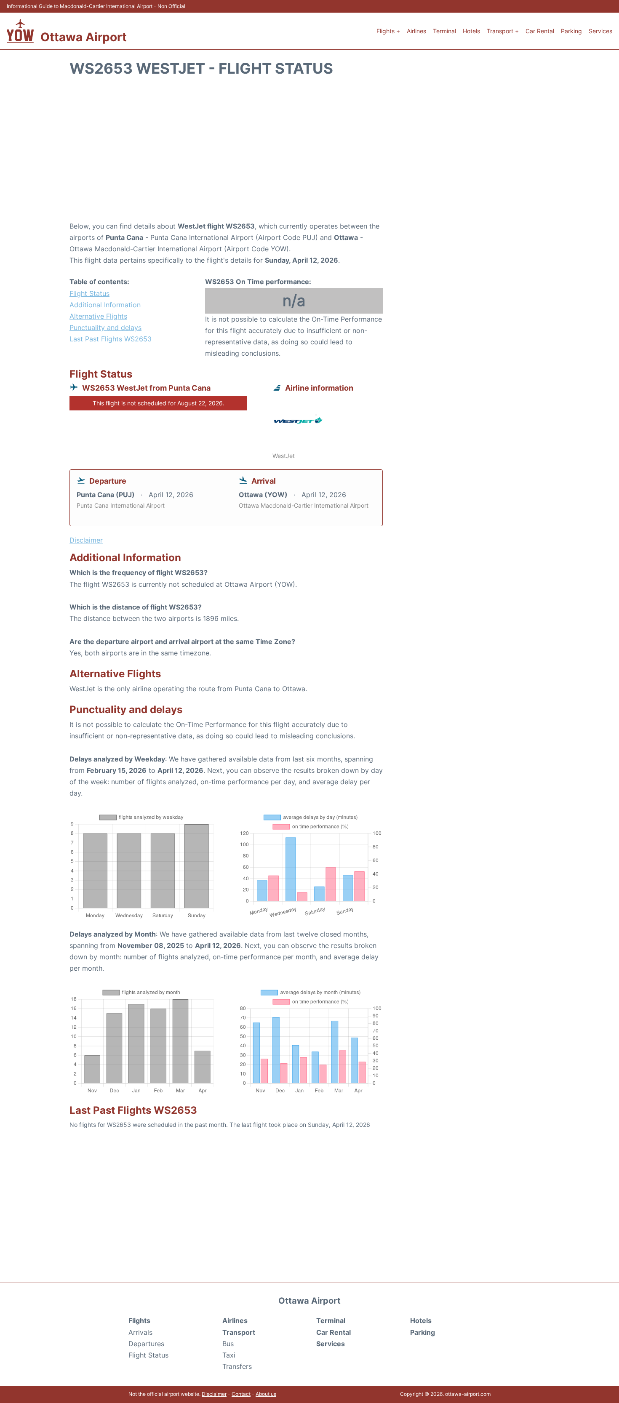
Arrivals (140, 1332)
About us (266, 1394)
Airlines (416, 31)
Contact (241, 1394)
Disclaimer (214, 1394)
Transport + (503, 31)
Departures (146, 1343)
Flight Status (89, 293)
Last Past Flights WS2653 (110, 339)
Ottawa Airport (83, 37)
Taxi (228, 1355)
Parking (571, 31)
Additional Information (105, 305)
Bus (228, 1343)
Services (600, 31)
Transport (238, 1332)
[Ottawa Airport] (20, 31)
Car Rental (540, 31)
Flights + (388, 31)
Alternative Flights (98, 316)
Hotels (471, 31)
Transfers (237, 1366)
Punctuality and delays (105, 327)
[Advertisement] (309, 153)
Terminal (444, 31)
